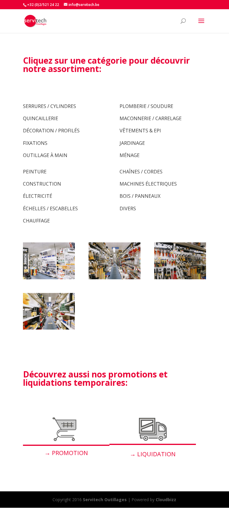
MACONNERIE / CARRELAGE (151, 118)
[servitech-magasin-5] (114, 277)
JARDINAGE (132, 143)
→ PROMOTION (66, 453)
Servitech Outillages (105, 499)
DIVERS (128, 208)
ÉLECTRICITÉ (37, 196)
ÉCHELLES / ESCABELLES (50, 208)
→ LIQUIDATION (153, 454)
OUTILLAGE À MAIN (45, 155)
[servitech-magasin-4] (49, 277)
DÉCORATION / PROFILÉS (51, 130)
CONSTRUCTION (42, 184)
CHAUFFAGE (36, 220)
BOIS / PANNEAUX (140, 196)
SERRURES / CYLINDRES (49, 106)
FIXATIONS (35, 143)
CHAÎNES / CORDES (141, 171)
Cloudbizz (166, 499)
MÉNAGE (130, 155)
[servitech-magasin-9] (49, 328)
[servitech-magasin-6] (180, 277)
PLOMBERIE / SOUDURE (146, 106)
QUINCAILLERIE (40, 118)
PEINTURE (35, 171)
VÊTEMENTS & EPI (140, 130)
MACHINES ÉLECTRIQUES (148, 184)
